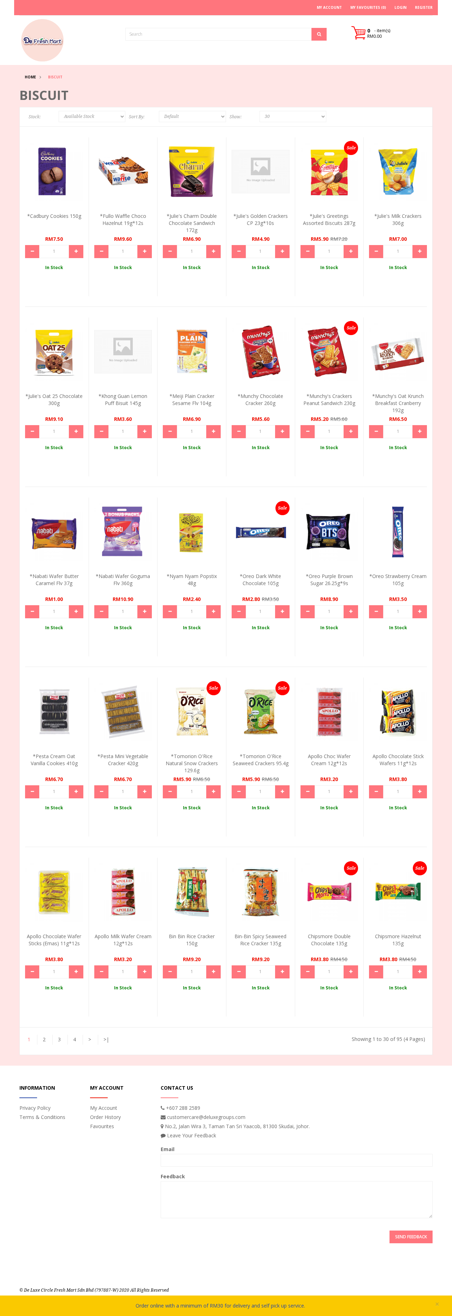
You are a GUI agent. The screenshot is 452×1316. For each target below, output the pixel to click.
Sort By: (136, 116)
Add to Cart (52, 169)
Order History (105, 1117)
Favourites (102, 1126)
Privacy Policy (34, 1107)
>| (106, 1039)
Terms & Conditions (42, 1117)
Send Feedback (411, 1237)
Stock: (35, 116)
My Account (103, 1107)
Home (30, 77)
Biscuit (55, 77)
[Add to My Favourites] (71, 183)
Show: (236, 116)
